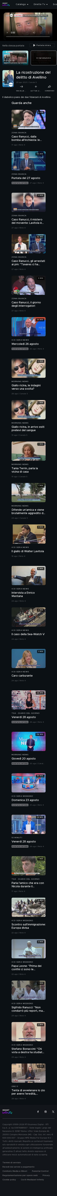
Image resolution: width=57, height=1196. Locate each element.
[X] (53, 1111)
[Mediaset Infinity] (6, 4)
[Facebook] (38, 1111)
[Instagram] (45, 1111)
